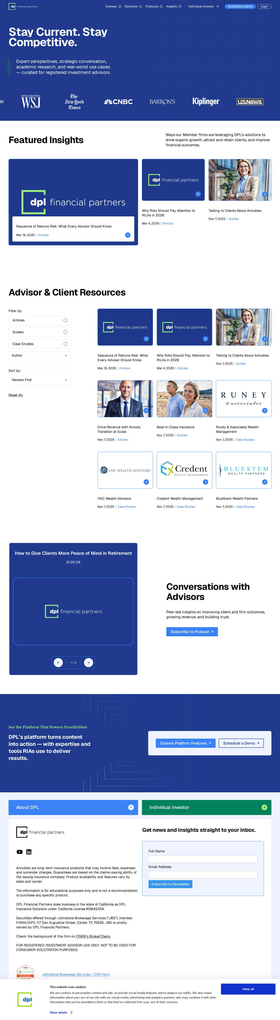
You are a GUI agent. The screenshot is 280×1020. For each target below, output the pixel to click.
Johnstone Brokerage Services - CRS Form (76, 974)
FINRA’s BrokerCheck (93, 936)
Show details (58, 1012)
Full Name (157, 851)
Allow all (248, 989)
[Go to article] (73, 202)
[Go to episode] (73, 611)
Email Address (160, 867)
